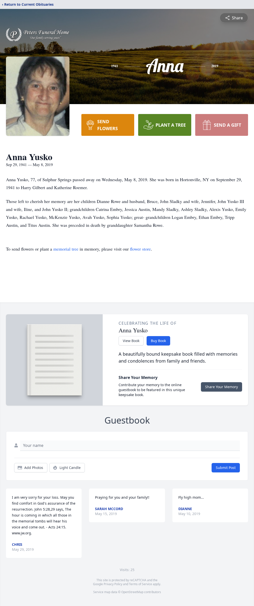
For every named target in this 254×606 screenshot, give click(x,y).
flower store (140, 249)
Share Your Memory (221, 386)
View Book (131, 340)
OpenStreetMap (132, 592)
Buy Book (158, 340)
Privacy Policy (113, 584)
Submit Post (226, 467)
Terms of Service (140, 584)
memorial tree (65, 249)
